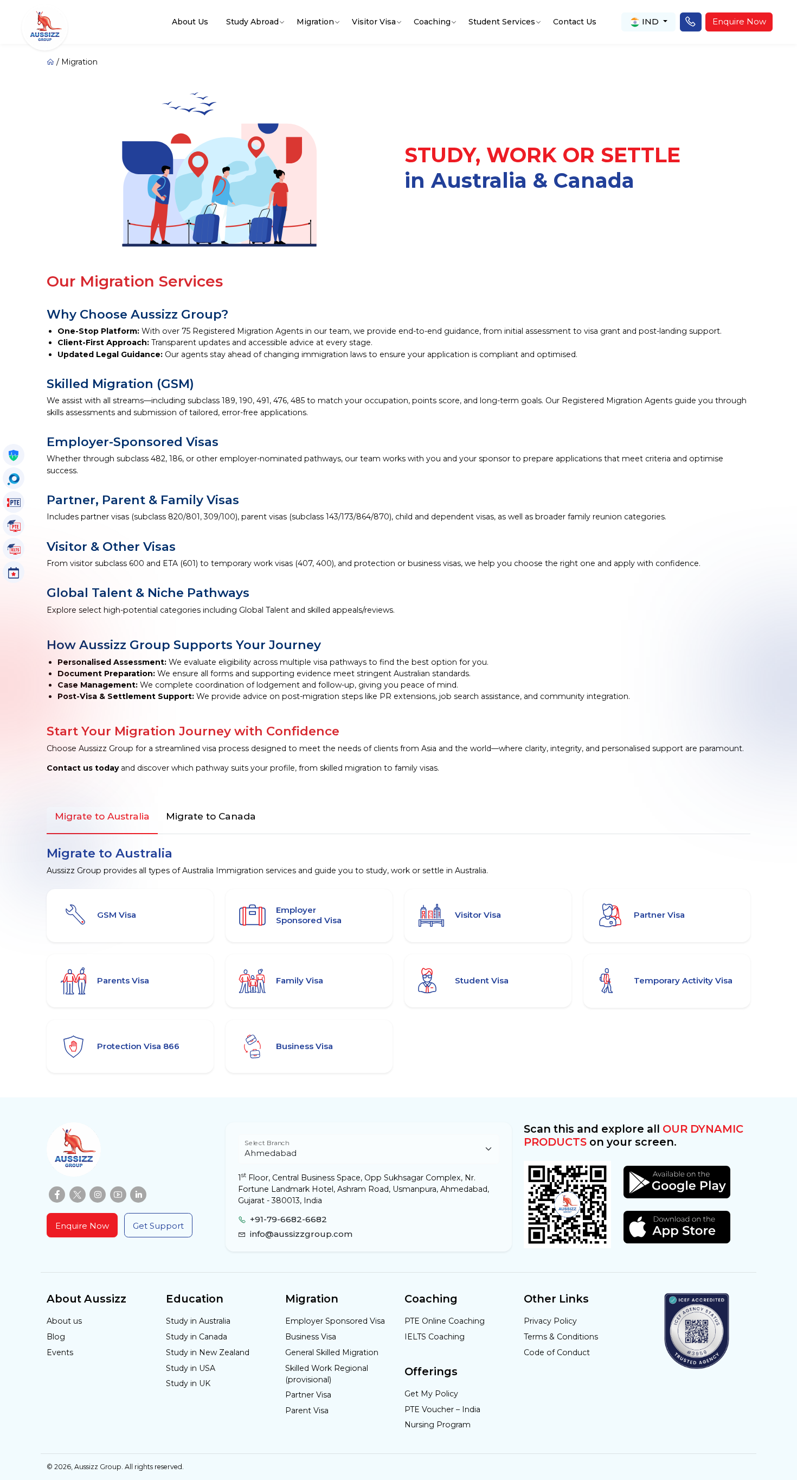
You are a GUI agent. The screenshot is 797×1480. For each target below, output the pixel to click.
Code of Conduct (557, 1352)
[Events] (13, 572)
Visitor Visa (374, 22)
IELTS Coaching (434, 1337)
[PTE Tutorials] (13, 525)
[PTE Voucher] (13, 502)
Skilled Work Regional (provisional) (326, 1373)
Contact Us (574, 22)
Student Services (501, 22)
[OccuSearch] (13, 478)
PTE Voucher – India (442, 1409)
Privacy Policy (550, 1321)
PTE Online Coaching (444, 1321)
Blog (56, 1337)
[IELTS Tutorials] (13, 549)
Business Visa (310, 1337)
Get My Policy (431, 1394)
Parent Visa (307, 1410)
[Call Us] (691, 22)
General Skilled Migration (331, 1352)
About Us (190, 22)
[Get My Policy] (13, 455)
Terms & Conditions (561, 1337)
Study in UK (188, 1383)
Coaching (432, 22)
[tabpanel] (398, 957)
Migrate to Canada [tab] (211, 816)
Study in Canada (196, 1337)
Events (60, 1352)
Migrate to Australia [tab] (102, 816)
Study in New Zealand (207, 1352)
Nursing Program (437, 1425)
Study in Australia (198, 1321)
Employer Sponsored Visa (335, 1321)
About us (64, 1321)
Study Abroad (252, 22)
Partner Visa (308, 1395)
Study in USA (190, 1368)
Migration (315, 22)
